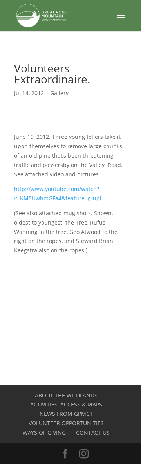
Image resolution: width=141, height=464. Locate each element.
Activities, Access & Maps (66, 404)
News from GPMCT (66, 413)
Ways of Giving (44, 432)
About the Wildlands (66, 395)
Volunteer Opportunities (66, 423)
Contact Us (93, 432)
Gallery (59, 93)
